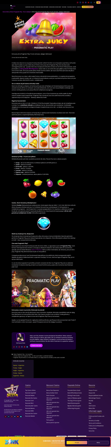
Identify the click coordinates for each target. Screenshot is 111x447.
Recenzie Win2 (29, 403)
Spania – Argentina (18, 365)
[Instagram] (83, 2)
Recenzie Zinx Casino (31, 398)
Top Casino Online (30, 390)
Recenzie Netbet (30, 395)
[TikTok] (77, 2)
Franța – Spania (17, 373)
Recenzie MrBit (29, 411)
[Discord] (86, 2)
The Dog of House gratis (74, 400)
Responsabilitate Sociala (96, 395)
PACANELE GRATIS (71, 7)
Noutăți (91, 400)
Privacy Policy (92, 428)
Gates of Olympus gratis (74, 398)
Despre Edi (92, 393)
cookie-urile (87, 439)
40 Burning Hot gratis (74, 408)
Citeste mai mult (36, 345)
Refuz (98, 442)
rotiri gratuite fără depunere (29, 69)
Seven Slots (6, 11)
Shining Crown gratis (74, 395)
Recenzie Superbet (30, 393)
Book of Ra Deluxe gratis (75, 393)
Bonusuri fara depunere (41, 7)
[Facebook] (80, 2)
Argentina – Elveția (18, 375)
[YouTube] (88, 2)
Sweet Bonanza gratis (74, 403)
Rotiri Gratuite (50, 395)
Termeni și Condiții (94, 420)
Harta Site (91, 431)
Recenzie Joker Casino (31, 406)
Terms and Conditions (95, 423)
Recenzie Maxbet (30, 416)
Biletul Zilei (92, 408)
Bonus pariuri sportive (52, 422)
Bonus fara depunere (52, 390)
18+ (98, 2)
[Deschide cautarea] (94, 2)
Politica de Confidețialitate (96, 426)
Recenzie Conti (29, 400)
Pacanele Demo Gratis (74, 390)
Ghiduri (79, 7)
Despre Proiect (93, 390)
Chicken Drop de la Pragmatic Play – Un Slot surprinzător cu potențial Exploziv (33, 356)
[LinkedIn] (91, 2)
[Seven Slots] (13, 7)
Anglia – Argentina (18, 370)
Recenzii (64, 7)
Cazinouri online (30, 7)
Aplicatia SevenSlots (88, 6)
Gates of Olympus (37, 250)
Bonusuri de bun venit (55, 7)
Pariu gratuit (50, 420)
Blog (90, 403)
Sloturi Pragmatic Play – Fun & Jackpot (20, 11)
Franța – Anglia (17, 368)
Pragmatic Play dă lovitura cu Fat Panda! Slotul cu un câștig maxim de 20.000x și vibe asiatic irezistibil (39, 357)
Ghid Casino (92, 406)
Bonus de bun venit (52, 393)
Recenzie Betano (30, 408)
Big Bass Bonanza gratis (74, 406)
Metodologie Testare (94, 398)
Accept (77, 442)
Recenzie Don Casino (31, 413)
